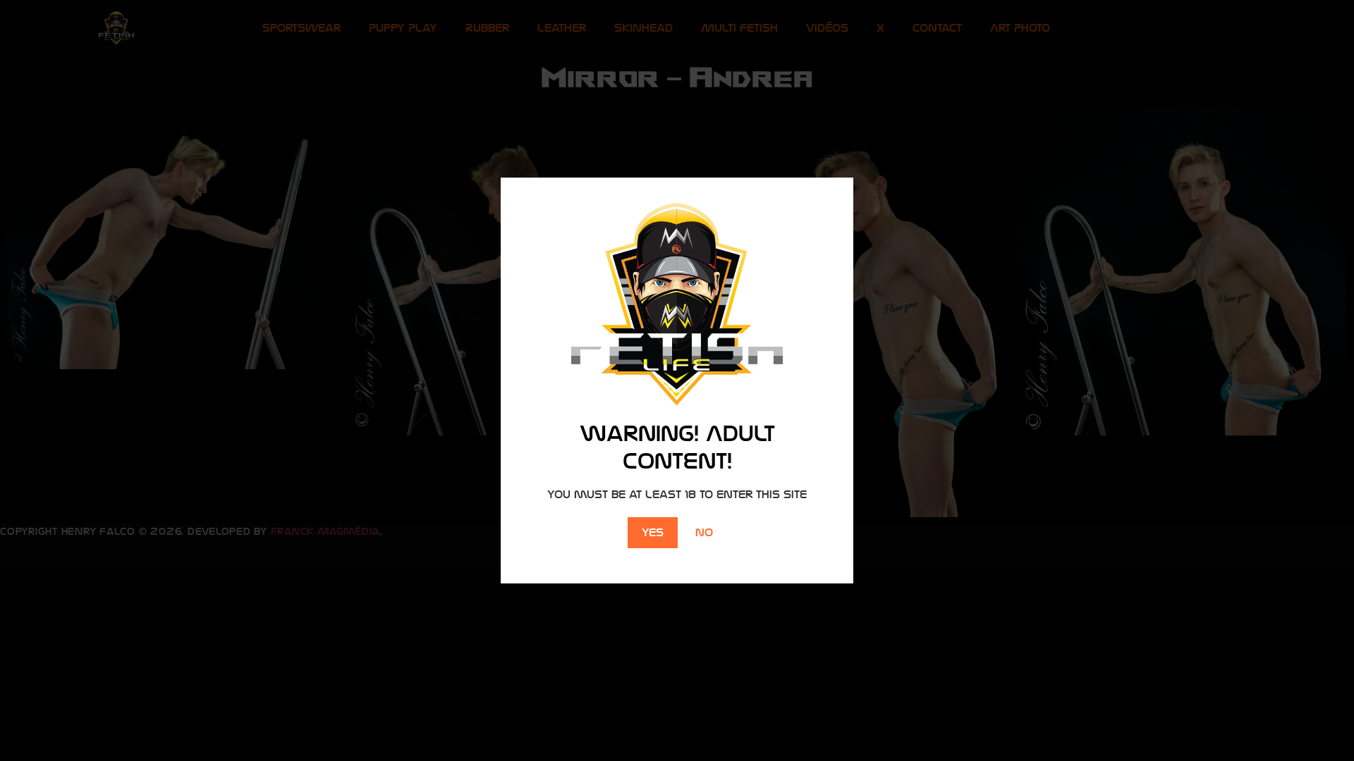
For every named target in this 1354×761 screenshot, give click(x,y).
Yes (653, 532)
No (704, 532)
